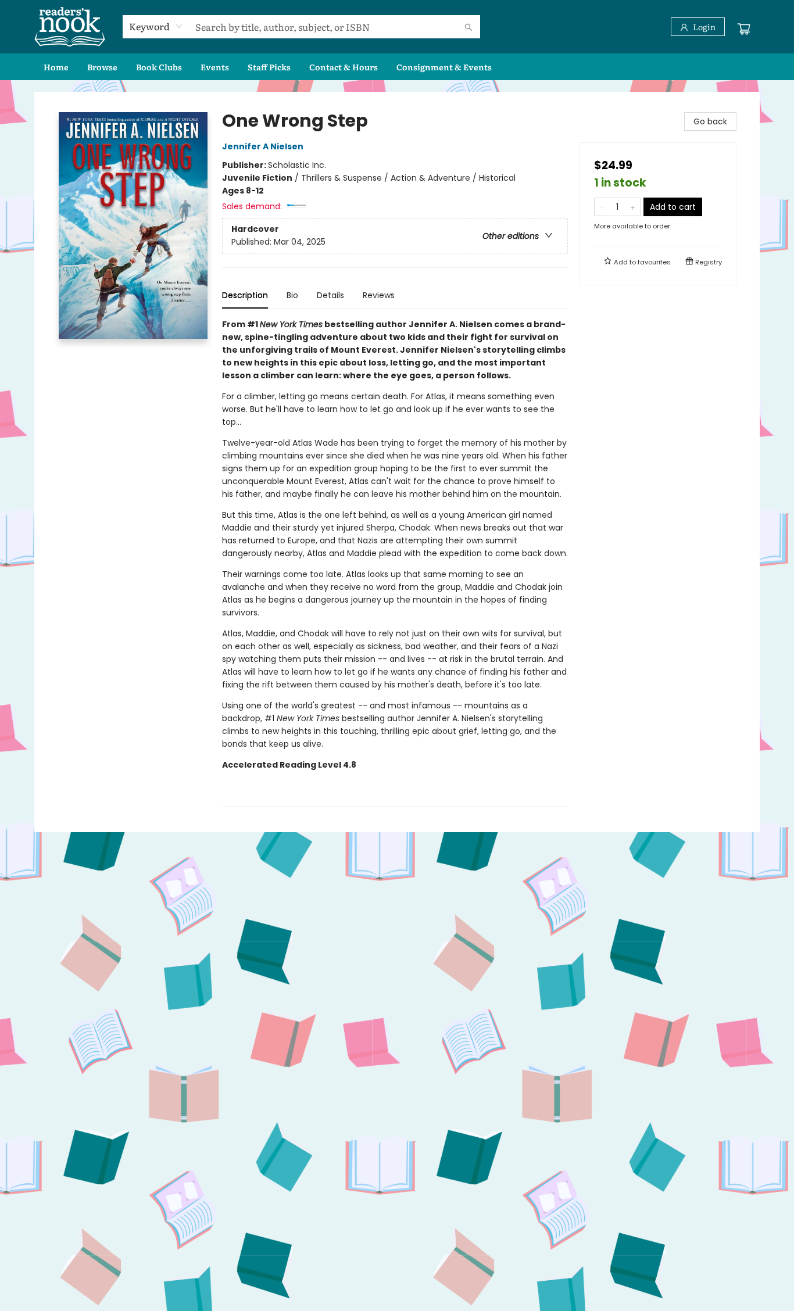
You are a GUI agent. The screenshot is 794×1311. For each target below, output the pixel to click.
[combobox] (156, 26)
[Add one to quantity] (632, 206)
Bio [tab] (292, 295)
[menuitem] (56, 66)
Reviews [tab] (379, 295)
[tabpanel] (395, 562)
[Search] (468, 26)
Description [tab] (245, 295)
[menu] (397, 66)
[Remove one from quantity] (602, 206)
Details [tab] (330, 295)
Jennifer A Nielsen (262, 146)
